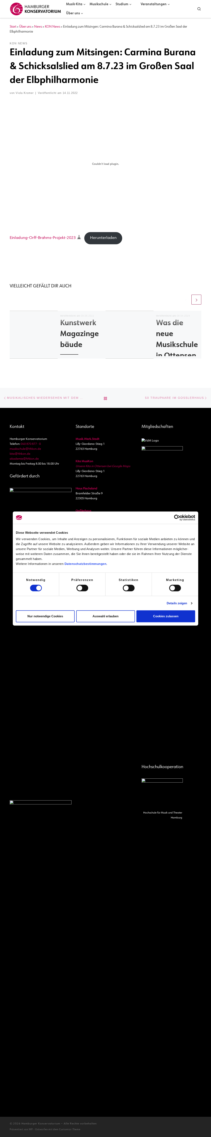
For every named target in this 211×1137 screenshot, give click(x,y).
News (38, 26)
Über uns (25, 26)
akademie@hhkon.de (24, 458)
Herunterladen (103, 238)
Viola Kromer (25, 92)
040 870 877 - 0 (31, 444)
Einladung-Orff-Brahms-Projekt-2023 (43, 238)
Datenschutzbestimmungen (85, 564)
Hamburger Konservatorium (40, 1123)
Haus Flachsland (86, 488)
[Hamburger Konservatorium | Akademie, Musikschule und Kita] (35, 8)
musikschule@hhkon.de (25, 449)
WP (31, 1130)
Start (13, 26)
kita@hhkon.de (20, 454)
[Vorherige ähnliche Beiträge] (186, 300)
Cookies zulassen (165, 616)
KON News (52, 26)
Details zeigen (177, 603)
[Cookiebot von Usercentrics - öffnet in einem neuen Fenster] (177, 518)
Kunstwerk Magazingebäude (79, 334)
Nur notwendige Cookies (45, 616)
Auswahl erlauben (105, 616)
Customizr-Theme (69, 1130)
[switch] (82, 588)
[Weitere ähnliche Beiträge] (196, 300)
